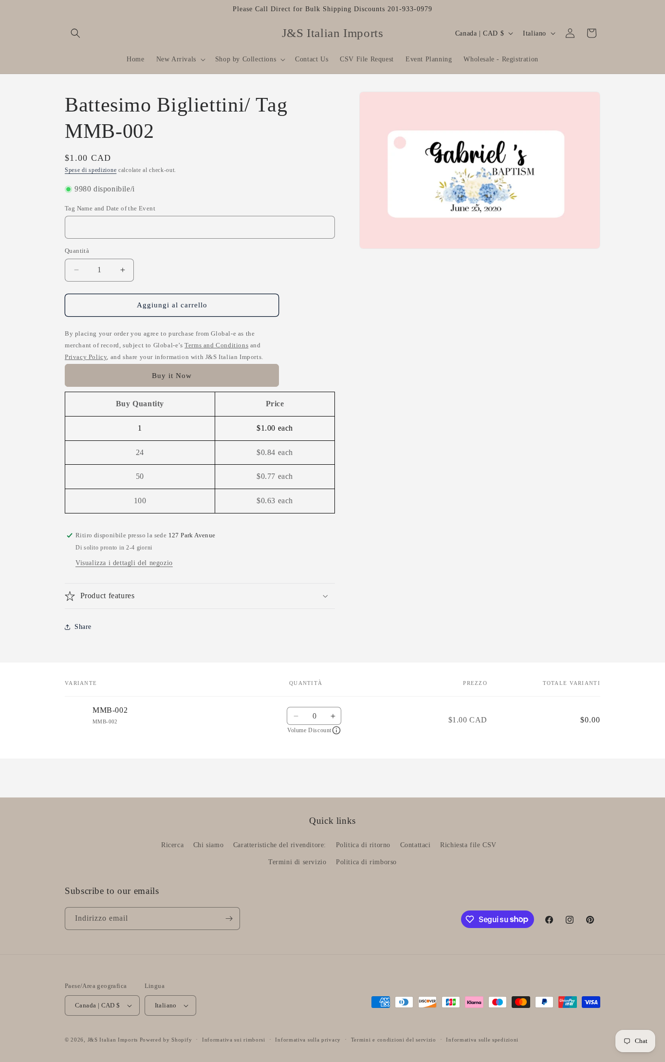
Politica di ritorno (363, 845)
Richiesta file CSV (468, 845)
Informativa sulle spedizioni (482, 1040)
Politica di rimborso (366, 862)
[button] (75, 33)
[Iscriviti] (229, 918)
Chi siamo (208, 845)
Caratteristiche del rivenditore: (279, 845)
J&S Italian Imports (113, 1040)
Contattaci (415, 845)
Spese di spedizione (90, 170)
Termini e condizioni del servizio (393, 1040)
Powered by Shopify (166, 1040)
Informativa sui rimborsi (233, 1040)
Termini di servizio (297, 862)
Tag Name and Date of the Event (110, 208)
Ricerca (172, 845)
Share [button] (83, 626)
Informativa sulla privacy (308, 1040)
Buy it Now (172, 375)
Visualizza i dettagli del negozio (124, 563)
